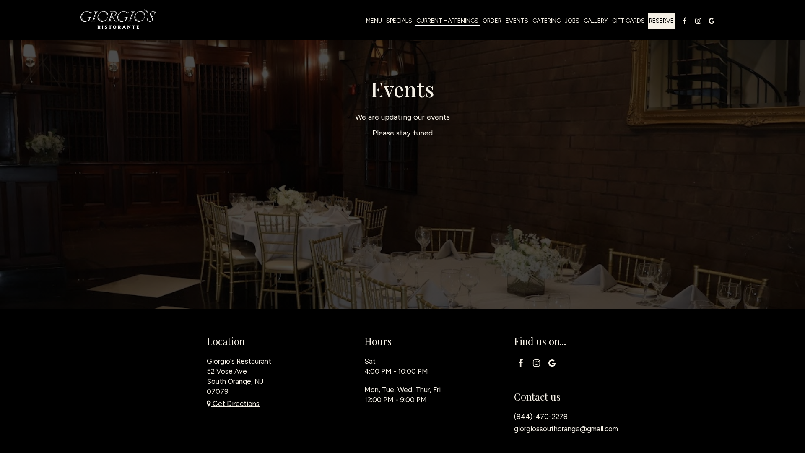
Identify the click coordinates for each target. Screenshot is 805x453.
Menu (374, 20)
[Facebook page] (684, 21)
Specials (399, 20)
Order (492, 20)
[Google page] (711, 21)
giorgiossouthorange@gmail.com (566, 428)
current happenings (447, 20)
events (517, 20)
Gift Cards (628, 20)
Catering (546, 20)
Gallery (596, 20)
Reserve (661, 20)
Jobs (572, 20)
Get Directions (235, 403)
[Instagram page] (698, 21)
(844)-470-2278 (541, 416)
